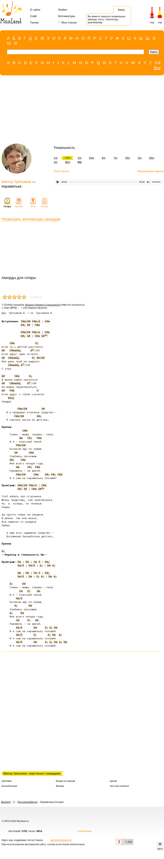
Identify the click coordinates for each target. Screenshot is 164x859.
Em (103, 158)
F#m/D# (26, 321)
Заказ (121, 9)
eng (152, 22)
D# (23, 325)
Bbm (67, 162)
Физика (60, 786)
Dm (80, 158)
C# (29, 438)
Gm (140, 158)
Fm (115, 158)
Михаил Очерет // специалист (42, 304)
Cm (56, 158)
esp (160, 22)
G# (28, 325)
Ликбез (62, 9)
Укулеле (19, 206)
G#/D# (41, 358)
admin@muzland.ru (61, 840)
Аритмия (7, 781)
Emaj (11, 398)
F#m (127, 158)
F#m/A (36, 321)
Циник (113, 781)
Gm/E (21, 565)
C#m (47, 321)
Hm (21, 438)
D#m (91, 158)
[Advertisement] (80, 110)
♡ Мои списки (67, 22)
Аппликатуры (66, 16)
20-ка (33, 206)
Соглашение (84, 831)
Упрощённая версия (150, 171)
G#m (151, 158)
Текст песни (61, 171)
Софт (33, 16)
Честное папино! (119, 786)
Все (157, 68)
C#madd (15, 350)
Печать (44, 206)
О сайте (35, 9)
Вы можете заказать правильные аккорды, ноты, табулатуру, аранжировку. (106, 19)
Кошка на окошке (65, 781)
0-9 (157, 63)
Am (55, 162)
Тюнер (34, 22)
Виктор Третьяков (16, 182)
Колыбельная (9, 786)
